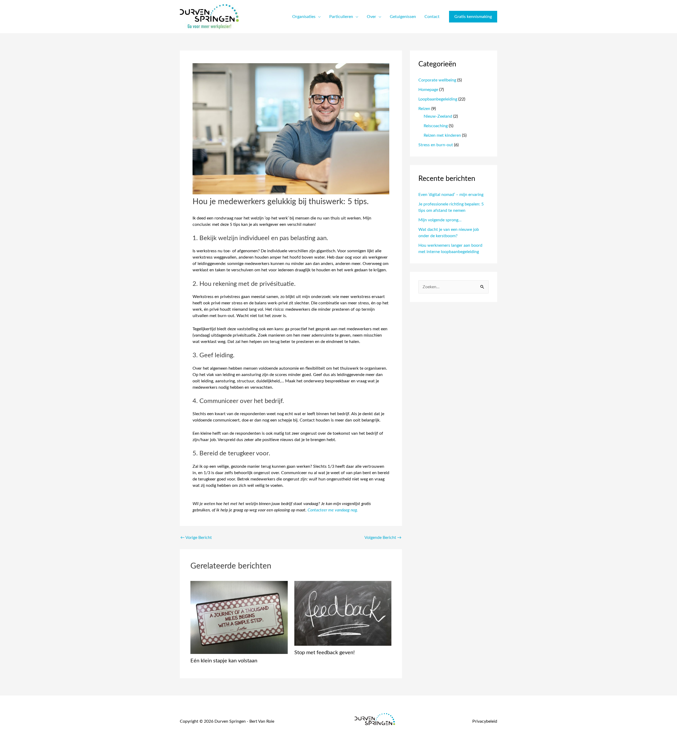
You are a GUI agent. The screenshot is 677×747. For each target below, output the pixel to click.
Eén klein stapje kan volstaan (223, 660)
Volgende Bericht (382, 537)
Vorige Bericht (196, 537)
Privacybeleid (484, 721)
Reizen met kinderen (442, 135)
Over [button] (371, 17)
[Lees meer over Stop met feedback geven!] (343, 613)
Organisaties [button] (303, 17)
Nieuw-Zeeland (438, 116)
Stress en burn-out (435, 145)
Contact (432, 17)
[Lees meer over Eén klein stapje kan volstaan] (239, 617)
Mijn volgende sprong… (439, 220)
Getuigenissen (403, 17)
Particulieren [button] (341, 17)
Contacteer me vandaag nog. (333, 510)
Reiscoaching (436, 126)
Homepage (428, 90)
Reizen (424, 109)
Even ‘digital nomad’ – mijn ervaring (450, 195)
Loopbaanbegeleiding (437, 99)
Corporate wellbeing (437, 80)
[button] (473, 16)
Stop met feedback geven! (324, 652)
